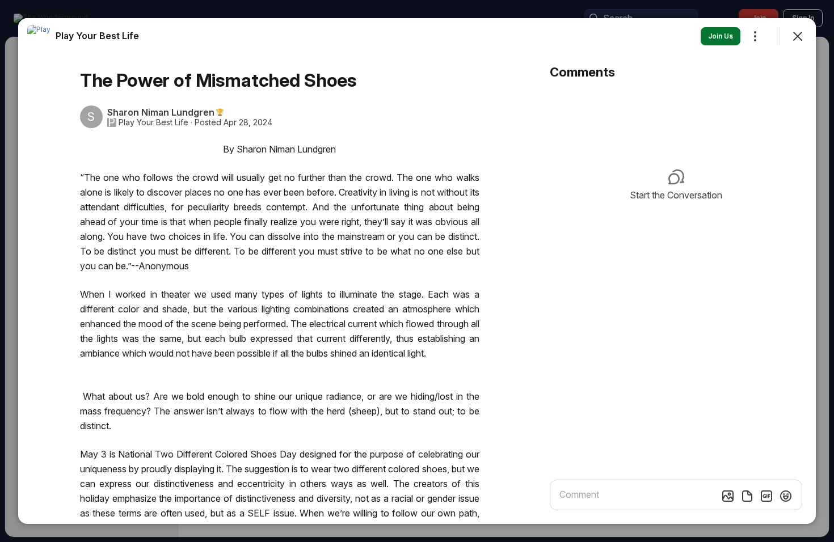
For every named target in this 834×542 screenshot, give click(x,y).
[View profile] (38, 36)
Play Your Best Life (153, 122)
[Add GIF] (766, 496)
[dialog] (417, 271)
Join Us (720, 36)
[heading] (97, 35)
